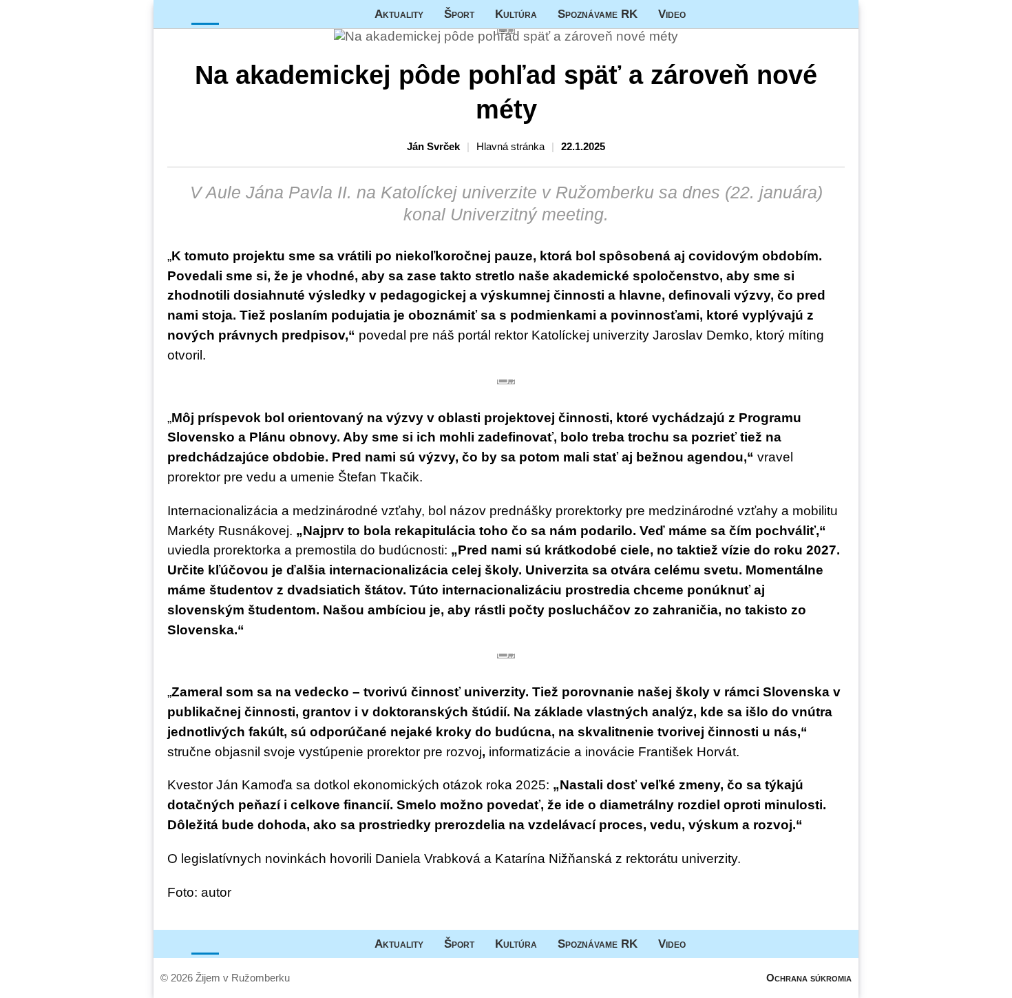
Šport (459, 14)
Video (672, 14)
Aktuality (399, 14)
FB (706, 14)
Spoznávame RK (597, 14)
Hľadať (841, 14)
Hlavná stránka (205, 14)
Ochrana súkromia (809, 978)
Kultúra (516, 14)
